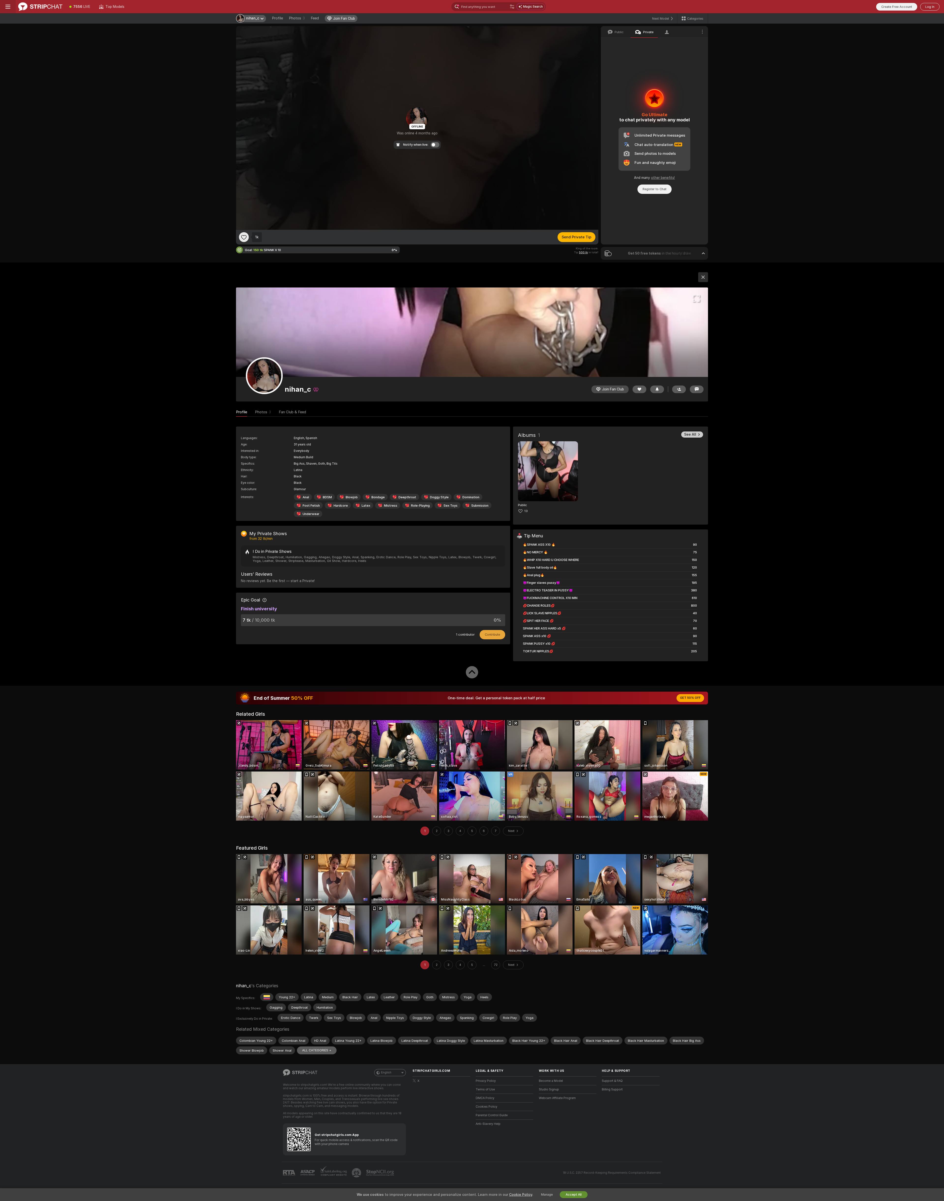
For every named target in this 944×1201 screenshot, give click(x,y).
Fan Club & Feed (292, 412)
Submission (479, 505)
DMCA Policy (485, 1098)
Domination (470, 497)
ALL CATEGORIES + (316, 1050)
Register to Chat (654, 189)
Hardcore (341, 505)
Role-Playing (420, 505)
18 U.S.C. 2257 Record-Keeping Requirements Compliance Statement (612, 1172)
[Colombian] (266, 997)
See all (690, 434)
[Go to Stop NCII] (380, 1173)
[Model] (703, 277)
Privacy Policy (486, 1081)
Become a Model (551, 1081)
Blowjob (352, 497)
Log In (929, 7)
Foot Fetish (311, 505)
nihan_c (243, 985)
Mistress (390, 505)
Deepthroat (407, 497)
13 (526, 511)
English (386, 1072)
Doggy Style (439, 497)
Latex (366, 505)
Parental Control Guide (492, 1115)
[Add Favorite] (244, 237)
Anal (306, 497)
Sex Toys (450, 505)
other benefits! (663, 178)
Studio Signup (549, 1089)
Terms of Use (485, 1089)
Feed (315, 18)
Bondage (378, 497)
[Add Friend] (679, 389)
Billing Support (612, 1089)
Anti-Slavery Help (488, 1124)
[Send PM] (697, 389)
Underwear (311, 514)
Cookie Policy (520, 1195)
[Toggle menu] (8, 6)
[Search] (512, 6)
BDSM (327, 497)
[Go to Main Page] (40, 6)
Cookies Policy (486, 1106)
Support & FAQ (612, 1081)
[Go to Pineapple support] (357, 1172)
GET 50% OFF (690, 698)
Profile (277, 18)
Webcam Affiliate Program (557, 1098)
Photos (297, 18)
